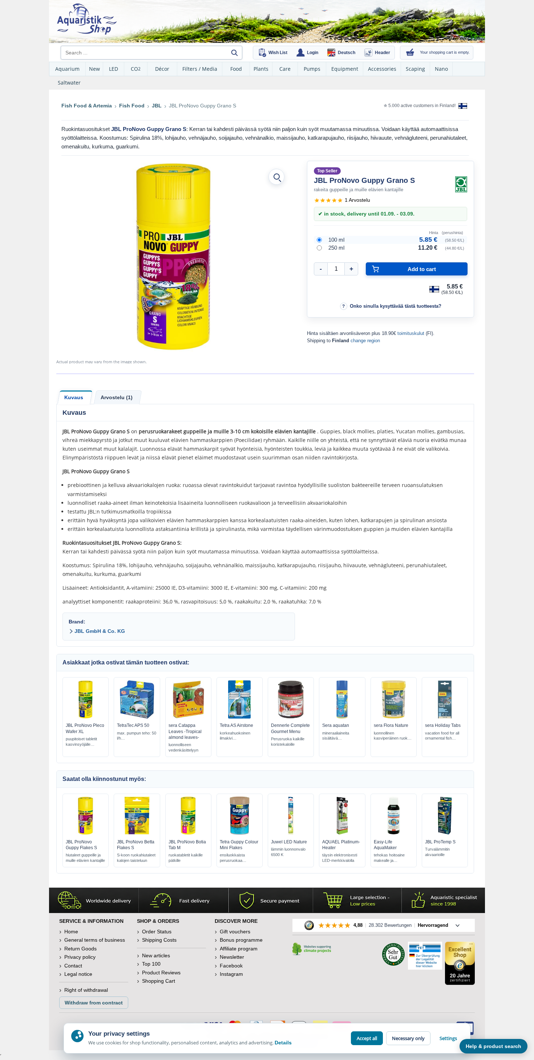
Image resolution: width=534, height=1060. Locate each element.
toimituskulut (410, 333)
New (94, 68)
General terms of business (94, 940)
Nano (441, 68)
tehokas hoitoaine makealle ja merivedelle (389, 858)
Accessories (382, 68)
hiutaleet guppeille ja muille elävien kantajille (85, 858)
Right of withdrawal (86, 990)
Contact (73, 966)
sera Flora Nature (391, 725)
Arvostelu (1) (117, 397)
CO (136, 68)
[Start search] (234, 52)
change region (365, 340)
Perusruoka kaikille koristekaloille (287, 741)
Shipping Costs (159, 940)
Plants (261, 68)
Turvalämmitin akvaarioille (437, 852)
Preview (85, 717)
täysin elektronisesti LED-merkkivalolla (339, 858)
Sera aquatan (335, 725)
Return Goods (80, 948)
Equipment (344, 68)
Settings (448, 1038)
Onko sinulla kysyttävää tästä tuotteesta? (395, 306)
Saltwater (69, 82)
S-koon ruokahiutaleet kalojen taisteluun (136, 858)
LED (113, 68)
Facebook (231, 966)
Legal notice (78, 974)
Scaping (415, 68)
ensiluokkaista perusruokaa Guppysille (232, 858)
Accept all (367, 1038)
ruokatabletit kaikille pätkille (186, 858)
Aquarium (67, 68)
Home (71, 931)
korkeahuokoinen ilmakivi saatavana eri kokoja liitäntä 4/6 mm (238, 736)
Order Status (156, 931)
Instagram (231, 974)
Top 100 (151, 964)
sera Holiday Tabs (443, 725)
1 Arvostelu (357, 200)
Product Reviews (161, 972)
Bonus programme (241, 940)
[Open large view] (276, 177)
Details (283, 1042)
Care (285, 68)
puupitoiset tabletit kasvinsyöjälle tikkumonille (81, 742)
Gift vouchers (235, 931)
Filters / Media (199, 68)
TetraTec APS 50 (133, 725)
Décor (162, 68)
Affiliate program (239, 948)
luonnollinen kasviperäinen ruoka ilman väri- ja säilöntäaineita (392, 736)
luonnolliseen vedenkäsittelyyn (183, 747)
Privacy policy (80, 957)
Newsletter (232, 957)
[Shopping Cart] (410, 52)
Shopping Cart (158, 981)
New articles (156, 955)
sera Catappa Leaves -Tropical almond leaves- (185, 731)
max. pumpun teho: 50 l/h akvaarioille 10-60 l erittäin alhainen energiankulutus (136, 736)
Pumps (312, 68)
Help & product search (493, 1046)
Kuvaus (73, 397)
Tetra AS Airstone (236, 725)
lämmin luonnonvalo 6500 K (288, 852)
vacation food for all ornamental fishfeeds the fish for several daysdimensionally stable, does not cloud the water (443, 736)
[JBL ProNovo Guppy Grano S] (173, 257)
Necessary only (408, 1038)
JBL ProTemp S (440, 841)
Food (236, 68)
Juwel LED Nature (289, 841)
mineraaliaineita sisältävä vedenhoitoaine (335, 736)
